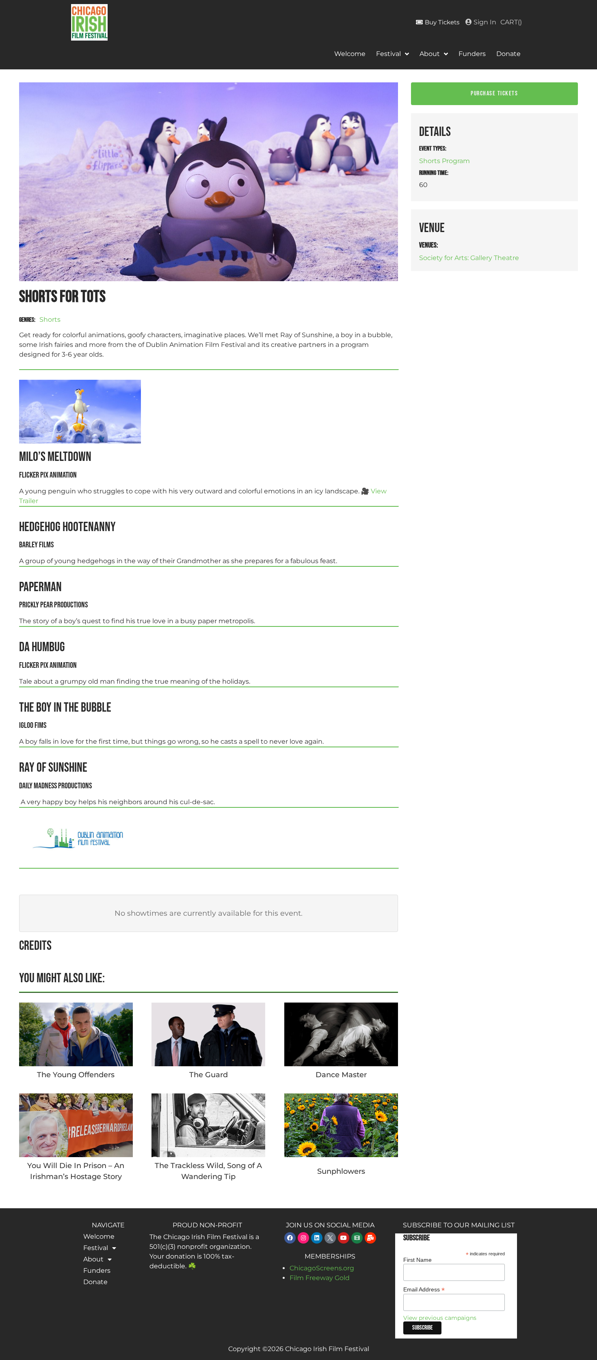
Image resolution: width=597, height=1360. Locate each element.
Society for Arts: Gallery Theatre (469, 258)
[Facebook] (290, 1238)
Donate (508, 54)
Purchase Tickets (494, 93)
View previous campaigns (439, 1317)
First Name (417, 1260)
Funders (472, 54)
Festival (388, 54)
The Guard (208, 1074)
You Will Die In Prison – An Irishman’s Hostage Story (75, 1171)
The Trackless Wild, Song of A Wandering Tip (208, 1171)
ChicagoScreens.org (322, 1268)
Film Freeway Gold (320, 1278)
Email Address (424, 1289)
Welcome (350, 54)
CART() (511, 22)
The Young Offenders (76, 1074)
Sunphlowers (341, 1171)
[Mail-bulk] (370, 1238)
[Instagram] (303, 1238)
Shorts (50, 319)
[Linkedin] (316, 1238)
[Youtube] (343, 1238)
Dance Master (341, 1074)
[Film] (357, 1238)
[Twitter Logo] (330, 1238)
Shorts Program (444, 161)
